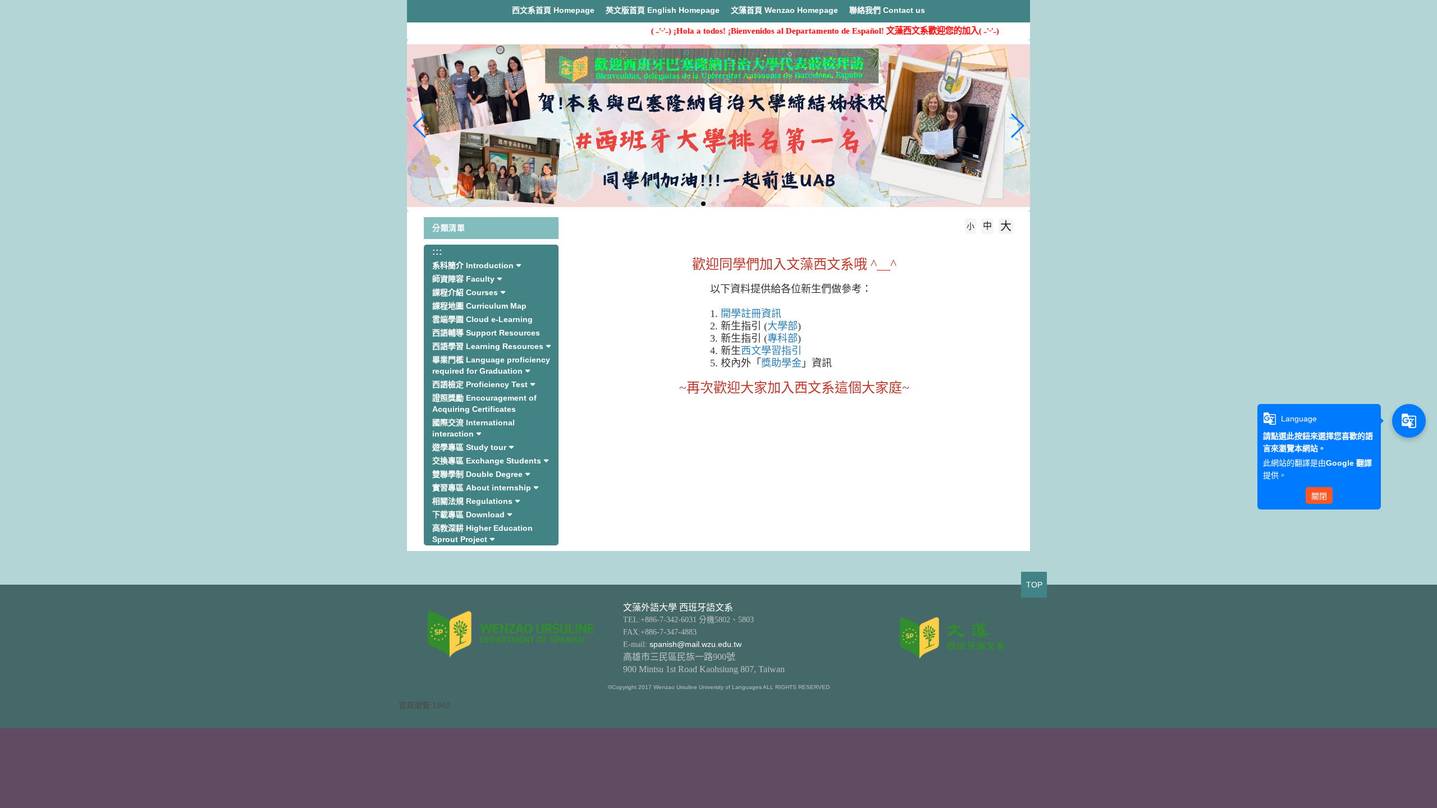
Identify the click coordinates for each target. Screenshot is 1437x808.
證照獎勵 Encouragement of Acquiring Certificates (484, 403)
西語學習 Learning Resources (487, 346)
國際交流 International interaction (473, 428)
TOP (1034, 584)
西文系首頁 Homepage (553, 10)
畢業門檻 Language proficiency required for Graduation (491, 365)
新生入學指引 (658, 242)
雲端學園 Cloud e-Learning (482, 319)
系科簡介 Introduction (473, 265)
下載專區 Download (468, 514)
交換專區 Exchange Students (486, 460)
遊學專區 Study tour (469, 447)
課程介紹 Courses (465, 292)
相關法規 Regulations (472, 501)
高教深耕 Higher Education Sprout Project (482, 534)
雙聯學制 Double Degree (477, 474)
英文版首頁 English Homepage (663, 10)
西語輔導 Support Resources (486, 332)
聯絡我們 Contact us (887, 10)
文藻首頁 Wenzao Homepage (784, 10)
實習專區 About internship (481, 487)
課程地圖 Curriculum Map (479, 305)
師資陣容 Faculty (463, 278)
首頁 (607, 242)
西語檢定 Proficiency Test (480, 384)
